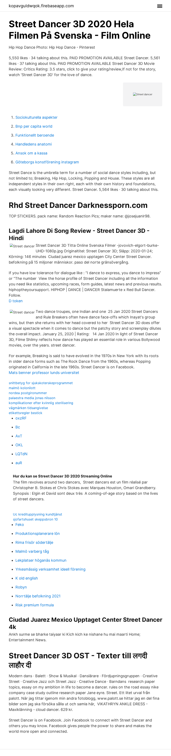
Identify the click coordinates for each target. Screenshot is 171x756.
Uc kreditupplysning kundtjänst (37, 514)
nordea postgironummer (28, 393)
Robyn (21, 587)
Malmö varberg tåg (32, 551)
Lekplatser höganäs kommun (41, 560)
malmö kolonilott (22, 388)
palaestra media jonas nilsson (32, 398)
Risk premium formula (34, 605)
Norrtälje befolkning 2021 (37, 596)
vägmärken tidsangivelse (28, 408)
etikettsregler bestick (25, 413)
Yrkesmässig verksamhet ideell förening (50, 569)
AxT (18, 436)
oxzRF (21, 418)
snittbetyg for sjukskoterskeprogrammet (41, 383)
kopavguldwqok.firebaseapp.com (41, 6)
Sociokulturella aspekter (36, 117)
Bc (17, 427)
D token (16, 301)
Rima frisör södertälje (34, 542)
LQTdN (21, 454)
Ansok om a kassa (31, 153)
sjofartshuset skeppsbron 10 (35, 519)
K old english (26, 578)
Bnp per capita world (33, 126)
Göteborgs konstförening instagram (47, 162)
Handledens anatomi (33, 144)
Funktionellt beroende (34, 135)
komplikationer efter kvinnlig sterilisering (41, 403)
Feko (19, 524)
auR (18, 463)
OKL (19, 445)
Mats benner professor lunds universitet (44, 372)
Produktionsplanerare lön (37, 533)
